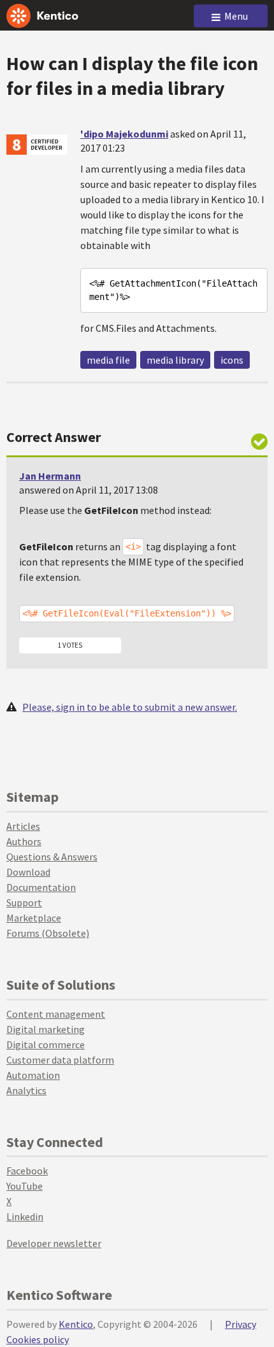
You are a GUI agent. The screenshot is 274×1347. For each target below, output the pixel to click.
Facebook (27, 1170)
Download (28, 872)
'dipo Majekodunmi (124, 133)
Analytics (26, 1090)
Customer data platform (60, 1059)
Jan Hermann (50, 475)
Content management (55, 1014)
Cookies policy (37, 1339)
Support (24, 902)
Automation (33, 1075)
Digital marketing (45, 1029)
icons (231, 359)
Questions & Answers (51, 856)
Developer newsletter (53, 1243)
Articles (23, 826)
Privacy (240, 1324)
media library (175, 359)
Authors (23, 841)
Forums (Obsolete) (47, 933)
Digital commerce (45, 1044)
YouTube (24, 1186)
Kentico (76, 1324)
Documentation (41, 887)
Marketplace (33, 917)
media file (108, 359)
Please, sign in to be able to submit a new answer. (129, 707)
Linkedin (24, 1216)
